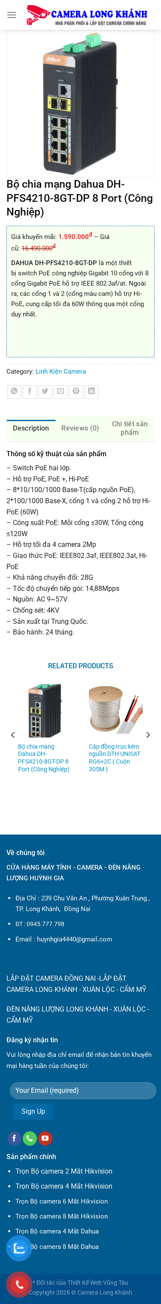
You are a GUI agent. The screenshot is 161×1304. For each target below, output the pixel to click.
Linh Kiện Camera (61, 371)
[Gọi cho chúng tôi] (30, 1138)
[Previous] (13, 752)
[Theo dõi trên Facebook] (14, 1138)
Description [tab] (31, 428)
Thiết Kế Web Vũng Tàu (97, 1282)
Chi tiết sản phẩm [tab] (130, 428)
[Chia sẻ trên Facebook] (30, 392)
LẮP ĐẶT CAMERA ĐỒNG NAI (51, 978)
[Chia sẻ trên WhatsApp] (14, 392)
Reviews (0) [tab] (80, 428)
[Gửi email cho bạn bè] (61, 392)
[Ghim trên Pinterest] (76, 392)
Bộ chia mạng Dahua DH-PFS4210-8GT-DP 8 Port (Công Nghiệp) (44, 758)
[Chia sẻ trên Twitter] (45, 392)
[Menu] (11, 14)
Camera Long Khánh (104, 1292)
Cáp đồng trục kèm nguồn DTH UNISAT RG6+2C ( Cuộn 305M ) (114, 758)
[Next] (147, 752)
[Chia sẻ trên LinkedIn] (92, 392)
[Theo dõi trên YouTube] (45, 1138)
